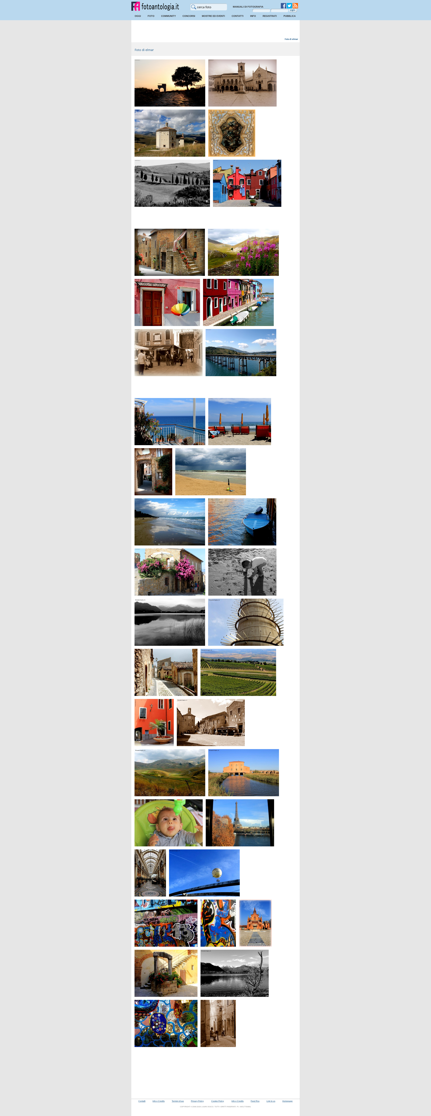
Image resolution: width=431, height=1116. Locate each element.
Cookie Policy (217, 1101)
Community (168, 16)
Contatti (237, 16)
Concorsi (189, 16)
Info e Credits (159, 1101)
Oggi (138, 16)
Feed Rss (255, 1101)
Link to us (271, 1101)
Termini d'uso (178, 1101)
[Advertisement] (215, 29)
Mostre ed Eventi (213, 16)
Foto (151, 16)
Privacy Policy (197, 1101)
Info (253, 16)
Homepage (287, 1101)
